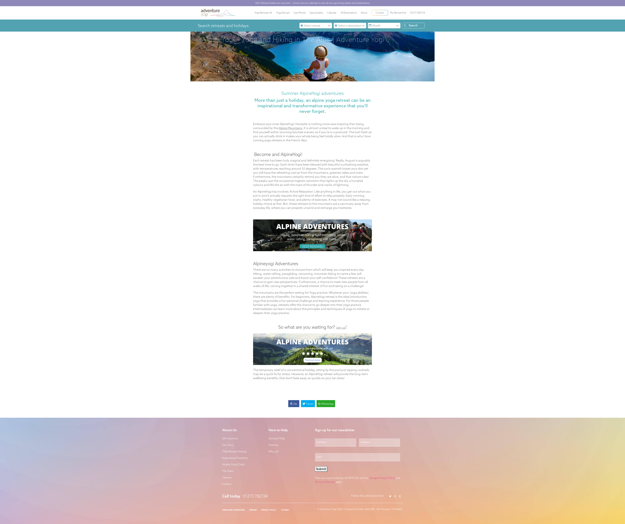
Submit (281, 291)
